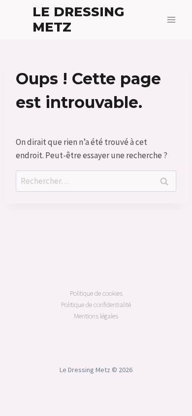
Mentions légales (96, 316)
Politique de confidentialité (96, 304)
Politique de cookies (96, 293)
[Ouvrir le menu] (171, 19)
